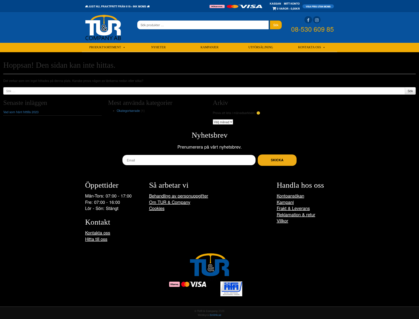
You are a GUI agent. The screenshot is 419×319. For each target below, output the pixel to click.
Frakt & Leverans (293, 208)
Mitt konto (292, 3)
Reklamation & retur (296, 214)
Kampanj (285, 202)
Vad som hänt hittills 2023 (21, 112)
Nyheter (158, 47)
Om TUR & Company (169, 202)
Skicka (277, 160)
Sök (275, 25)
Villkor (282, 220)
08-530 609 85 (312, 29)
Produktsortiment (105, 47)
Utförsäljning (260, 47)
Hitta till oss (96, 239)
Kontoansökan (290, 195)
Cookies (157, 208)
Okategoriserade (128, 110)
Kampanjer (209, 47)
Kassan (275, 3)
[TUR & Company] (103, 27)
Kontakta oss (309, 47)
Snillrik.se (215, 315)
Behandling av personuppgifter (178, 195)
